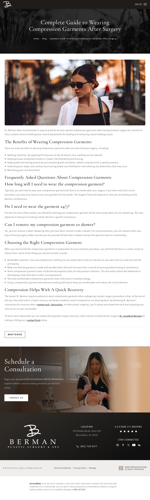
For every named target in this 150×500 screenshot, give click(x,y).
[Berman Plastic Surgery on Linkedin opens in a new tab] (139, 445)
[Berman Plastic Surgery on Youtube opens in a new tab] (134, 445)
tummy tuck (43, 304)
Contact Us (16, 398)
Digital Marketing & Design (136, 468)
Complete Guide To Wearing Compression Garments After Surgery (83, 38)
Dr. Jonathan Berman (131, 316)
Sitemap (92, 468)
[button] (145, 4)
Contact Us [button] (136, 493)
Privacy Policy (80, 468)
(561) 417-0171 (80, 489)
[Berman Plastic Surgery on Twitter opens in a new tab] (128, 445)
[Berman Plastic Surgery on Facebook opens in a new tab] (123, 445)
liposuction (57, 304)
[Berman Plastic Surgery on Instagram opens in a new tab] (118, 445)
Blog (44, 38)
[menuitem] (118, 445)
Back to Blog (15, 334)
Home (36, 38)
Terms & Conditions (62, 468)
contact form (34, 320)
